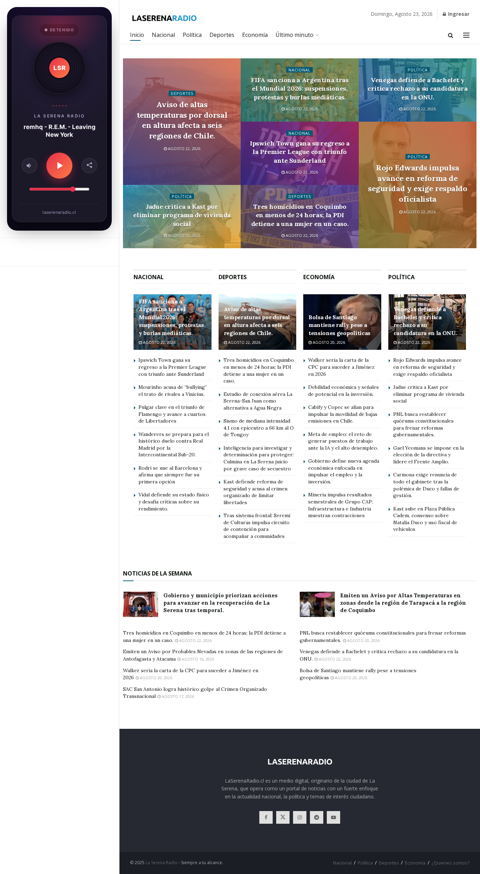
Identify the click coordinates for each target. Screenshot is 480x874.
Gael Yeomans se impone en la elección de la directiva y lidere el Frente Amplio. (428, 455)
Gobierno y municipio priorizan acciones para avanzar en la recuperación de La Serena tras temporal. (220, 602)
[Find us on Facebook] (266, 817)
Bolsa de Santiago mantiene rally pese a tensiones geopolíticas (339, 325)
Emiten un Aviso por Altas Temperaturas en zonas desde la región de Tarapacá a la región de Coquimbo (403, 602)
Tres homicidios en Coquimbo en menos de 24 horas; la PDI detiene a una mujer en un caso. (300, 215)
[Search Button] (450, 35)
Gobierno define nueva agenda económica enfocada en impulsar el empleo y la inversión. (343, 471)
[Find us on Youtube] (333, 817)
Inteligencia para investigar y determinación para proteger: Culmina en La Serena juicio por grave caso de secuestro (258, 458)
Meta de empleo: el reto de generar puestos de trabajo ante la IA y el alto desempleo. (343, 441)
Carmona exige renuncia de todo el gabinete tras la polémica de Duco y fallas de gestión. (426, 485)
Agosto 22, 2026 (183, 148)
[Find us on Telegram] (316, 817)
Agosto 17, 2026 (177, 696)
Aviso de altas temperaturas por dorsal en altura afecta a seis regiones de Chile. (182, 120)
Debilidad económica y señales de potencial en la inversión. (343, 390)
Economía (255, 35)
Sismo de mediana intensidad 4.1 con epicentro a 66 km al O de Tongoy (258, 428)
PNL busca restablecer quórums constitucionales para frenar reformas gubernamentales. (423, 424)
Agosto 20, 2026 (328, 342)
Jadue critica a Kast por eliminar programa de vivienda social (182, 215)
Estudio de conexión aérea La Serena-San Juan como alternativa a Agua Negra (257, 401)
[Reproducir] (59, 166)
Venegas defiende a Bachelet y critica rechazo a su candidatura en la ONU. (417, 88)
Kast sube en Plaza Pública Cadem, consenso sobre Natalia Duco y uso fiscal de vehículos (425, 519)
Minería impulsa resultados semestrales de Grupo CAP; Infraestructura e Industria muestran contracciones (340, 505)
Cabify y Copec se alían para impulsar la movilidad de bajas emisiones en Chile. (342, 414)
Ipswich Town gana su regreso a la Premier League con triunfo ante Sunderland (300, 152)
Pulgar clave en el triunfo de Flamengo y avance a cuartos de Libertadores (172, 414)
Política (192, 35)
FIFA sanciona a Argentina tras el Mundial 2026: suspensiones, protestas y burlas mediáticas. (299, 88)
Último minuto (294, 35)
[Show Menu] (466, 35)
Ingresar (458, 14)
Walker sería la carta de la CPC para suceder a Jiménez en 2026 (341, 367)
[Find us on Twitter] (283, 817)
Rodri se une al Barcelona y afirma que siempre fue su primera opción (170, 475)
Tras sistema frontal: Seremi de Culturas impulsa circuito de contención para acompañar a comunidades (256, 525)
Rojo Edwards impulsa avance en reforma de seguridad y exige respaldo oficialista (417, 183)
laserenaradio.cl (59, 212)
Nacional (163, 35)
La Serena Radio (161, 863)
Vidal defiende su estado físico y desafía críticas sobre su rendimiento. (173, 501)
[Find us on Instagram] (299, 817)
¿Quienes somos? (450, 863)
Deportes (221, 35)
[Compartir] (89, 165)
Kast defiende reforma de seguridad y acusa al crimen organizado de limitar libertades (255, 492)
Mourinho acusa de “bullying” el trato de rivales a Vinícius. (172, 390)
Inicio (137, 35)
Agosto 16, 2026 (197, 659)
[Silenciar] (29, 165)
